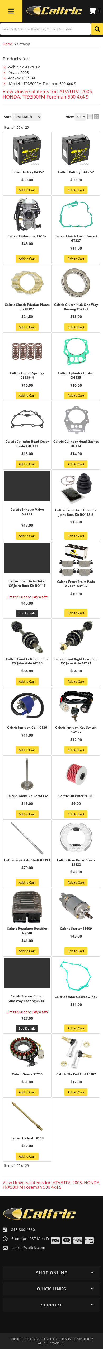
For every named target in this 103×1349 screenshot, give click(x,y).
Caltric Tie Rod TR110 (27, 1138)
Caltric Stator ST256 (27, 1074)
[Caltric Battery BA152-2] (76, 150)
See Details (27, 613)
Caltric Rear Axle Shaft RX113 (27, 860)
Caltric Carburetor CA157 (27, 236)
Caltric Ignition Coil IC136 (27, 727)
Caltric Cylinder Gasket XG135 (76, 375)
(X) (5, 67)
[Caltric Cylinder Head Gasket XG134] (76, 419)
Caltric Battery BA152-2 (76, 172)
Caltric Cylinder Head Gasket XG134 (76, 443)
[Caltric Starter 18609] (76, 906)
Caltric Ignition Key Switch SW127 (76, 729)
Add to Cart (27, 190)
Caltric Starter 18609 (76, 928)
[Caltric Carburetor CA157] (27, 214)
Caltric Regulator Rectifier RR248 (27, 930)
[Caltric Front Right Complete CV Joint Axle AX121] (76, 637)
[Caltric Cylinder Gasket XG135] (76, 351)
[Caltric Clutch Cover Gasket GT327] (76, 214)
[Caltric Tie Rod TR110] (27, 1116)
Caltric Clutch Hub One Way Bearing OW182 (76, 307)
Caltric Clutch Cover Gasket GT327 (76, 238)
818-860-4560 (23, 1229)
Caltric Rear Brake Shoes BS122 (76, 862)
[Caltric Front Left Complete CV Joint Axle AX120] (27, 637)
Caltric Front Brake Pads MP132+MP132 (76, 584)
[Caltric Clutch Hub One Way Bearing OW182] (76, 283)
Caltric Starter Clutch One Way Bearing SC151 (27, 998)
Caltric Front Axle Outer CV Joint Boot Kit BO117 (27, 583)
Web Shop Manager (51, 1343)
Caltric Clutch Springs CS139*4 (27, 375)
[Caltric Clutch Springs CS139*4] (27, 351)
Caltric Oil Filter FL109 (75, 796)
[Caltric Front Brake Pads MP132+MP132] (76, 560)
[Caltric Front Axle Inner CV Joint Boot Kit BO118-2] (76, 488)
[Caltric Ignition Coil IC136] (27, 705)
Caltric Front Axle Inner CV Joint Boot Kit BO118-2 (76, 512)
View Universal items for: (48, 94)
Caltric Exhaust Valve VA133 (27, 512)
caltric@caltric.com (28, 1247)
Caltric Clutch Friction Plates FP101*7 (27, 307)
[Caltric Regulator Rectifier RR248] (27, 906)
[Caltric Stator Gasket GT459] (76, 975)
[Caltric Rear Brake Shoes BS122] (76, 838)
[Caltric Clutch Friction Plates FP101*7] (27, 283)
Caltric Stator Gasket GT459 (76, 997)
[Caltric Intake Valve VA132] (27, 774)
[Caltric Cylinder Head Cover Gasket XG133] (27, 419)
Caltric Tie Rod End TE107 (76, 1074)
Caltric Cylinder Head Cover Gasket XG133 (27, 443)
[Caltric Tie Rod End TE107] (76, 1052)
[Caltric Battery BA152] (27, 150)
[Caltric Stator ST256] (27, 1052)
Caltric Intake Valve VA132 (27, 796)
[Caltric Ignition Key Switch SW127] (76, 705)
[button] (51, 29)
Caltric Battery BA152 (27, 172)
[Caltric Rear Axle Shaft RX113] (27, 838)
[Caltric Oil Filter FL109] (76, 774)
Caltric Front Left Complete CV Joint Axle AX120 (27, 661)
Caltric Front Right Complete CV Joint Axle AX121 (76, 661)
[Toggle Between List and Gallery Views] (93, 116)
